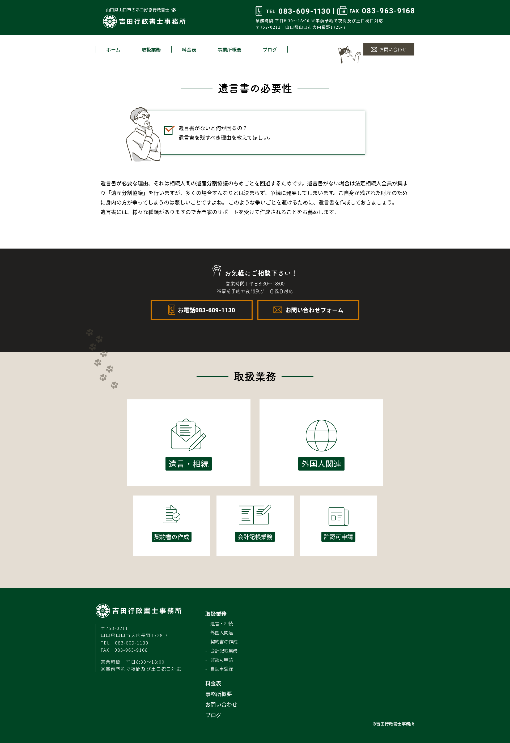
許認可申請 (221, 659)
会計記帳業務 (223, 650)
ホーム (113, 49)
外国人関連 (221, 632)
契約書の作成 (223, 641)
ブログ (270, 49)
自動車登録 (221, 668)
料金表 (189, 49)
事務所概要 (218, 694)
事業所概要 (229, 49)
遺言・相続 (221, 623)
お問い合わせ (392, 49)
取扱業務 (151, 49)
